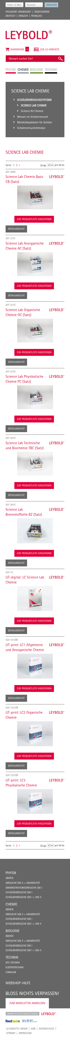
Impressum (25, 1033)
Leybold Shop (48, 1014)
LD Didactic (22, 1014)
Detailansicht (16, 228)
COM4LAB (11, 972)
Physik (11, 873)
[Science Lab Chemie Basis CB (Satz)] (35, 197)
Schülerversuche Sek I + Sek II (23, 897)
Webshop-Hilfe (18, 983)
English (23, 15)
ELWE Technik (29, 1021)
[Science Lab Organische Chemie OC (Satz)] (35, 330)
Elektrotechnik (15, 967)
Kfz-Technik (13, 962)
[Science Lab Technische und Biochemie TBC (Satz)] (35, 464)
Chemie (11, 904)
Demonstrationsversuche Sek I (24, 887)
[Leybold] (29, 21)
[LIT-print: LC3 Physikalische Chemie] (35, 801)
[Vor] (19, 165)
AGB (33, 1028)
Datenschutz (46, 1028)
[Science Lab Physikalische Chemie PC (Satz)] (35, 397)
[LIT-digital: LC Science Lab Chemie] (35, 598)
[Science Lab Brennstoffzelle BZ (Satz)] (35, 530)
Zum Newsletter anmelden (27, 1003)
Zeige (43, 165)
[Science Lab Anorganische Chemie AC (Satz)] (35, 264)
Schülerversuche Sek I (19, 892)
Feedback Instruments (13, 1021)
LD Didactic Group (17, 1028)
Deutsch (10, 15)
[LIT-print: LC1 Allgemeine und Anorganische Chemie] (35, 666)
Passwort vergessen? (18, 11)
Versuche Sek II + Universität (23, 882)
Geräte (9, 878)
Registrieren (42, 11)
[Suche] (60, 58)
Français (36, 15)
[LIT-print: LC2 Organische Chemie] (35, 733)
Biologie (12, 931)
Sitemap (10, 1033)
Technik (12, 957)
